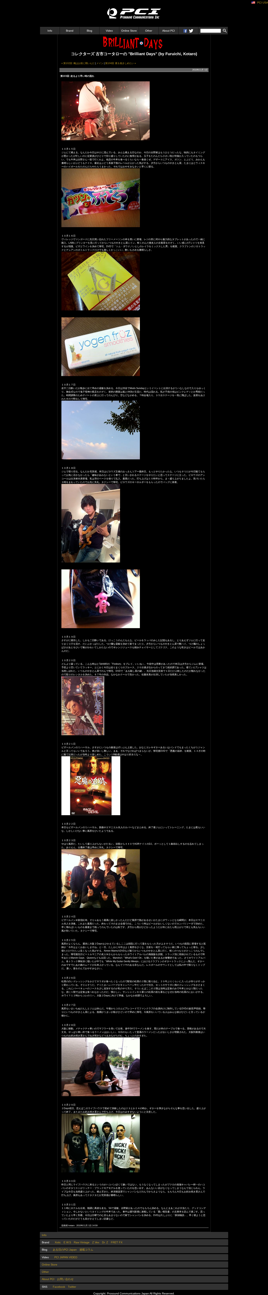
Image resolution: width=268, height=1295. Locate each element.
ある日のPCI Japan (65, 1249)
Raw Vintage (81, 1242)
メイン (99, 63)
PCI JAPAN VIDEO (65, 1257)
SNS (44, 1286)
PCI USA (262, 2)
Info (49, 30)
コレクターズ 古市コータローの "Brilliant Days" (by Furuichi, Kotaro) (134, 54)
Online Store (129, 30)
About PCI (168, 30)
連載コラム (86, 1249)
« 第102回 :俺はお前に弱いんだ (78, 63)
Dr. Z (105, 1242)
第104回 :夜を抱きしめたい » (120, 63)
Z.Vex (95, 1242)
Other (148, 30)
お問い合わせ (65, 1279)
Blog (89, 30)
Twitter (72, 1286)
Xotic (58, 1242)
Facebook (59, 1286)
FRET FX (116, 1242)
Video (109, 30)
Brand (69, 30)
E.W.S (67, 1242)
